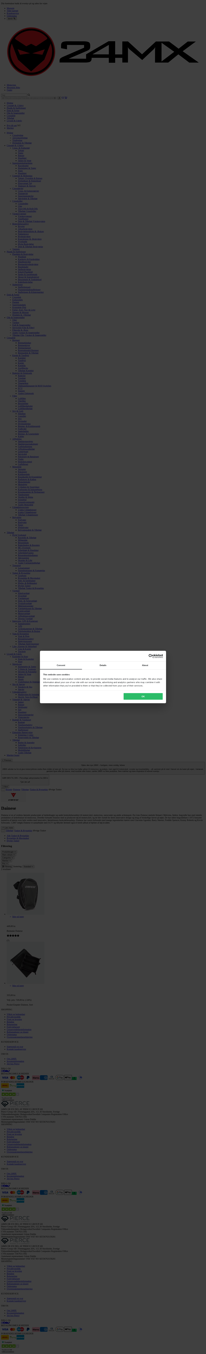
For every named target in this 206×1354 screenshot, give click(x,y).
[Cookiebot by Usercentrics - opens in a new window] (150, 656)
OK (143, 696)
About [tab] (145, 665)
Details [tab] (103, 665)
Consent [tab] (61, 665)
